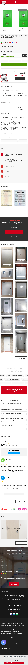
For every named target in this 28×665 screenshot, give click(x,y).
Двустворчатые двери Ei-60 (6, 633)
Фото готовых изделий (11, 623)
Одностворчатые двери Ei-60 (6, 631)
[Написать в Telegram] (14, 614)
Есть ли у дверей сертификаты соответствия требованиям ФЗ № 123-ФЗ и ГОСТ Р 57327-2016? (12, 420)
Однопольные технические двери (7, 643)
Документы (9, 625)
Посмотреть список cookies (17, 662)
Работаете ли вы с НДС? (7, 425)
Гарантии (14, 625)
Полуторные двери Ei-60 (18, 631)
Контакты (23, 625)
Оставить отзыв (14, 453)
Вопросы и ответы (20, 623)
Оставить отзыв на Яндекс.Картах (14, 493)
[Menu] (26, 2)
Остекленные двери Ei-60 (17, 633)
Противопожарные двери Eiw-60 (7, 635)
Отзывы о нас (3, 625)
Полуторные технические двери (21, 643)
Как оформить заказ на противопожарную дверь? (11, 414)
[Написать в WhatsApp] (17, 614)
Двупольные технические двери (7, 645)
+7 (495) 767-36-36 (21, 1)
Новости (18, 625)
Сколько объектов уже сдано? (8, 429)
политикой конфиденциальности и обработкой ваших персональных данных (14, 578)
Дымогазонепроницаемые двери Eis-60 (8, 637)
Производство (3, 623)
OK (7, 662)
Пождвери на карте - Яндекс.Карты (14, 496)
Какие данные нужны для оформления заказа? (13, 409)
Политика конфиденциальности (14, 601)
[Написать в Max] (11, 614)
